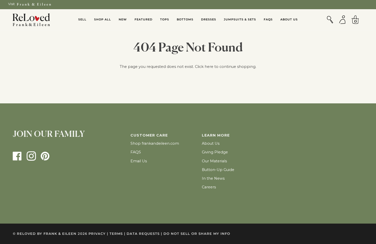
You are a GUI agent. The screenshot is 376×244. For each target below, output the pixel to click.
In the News (213, 178)
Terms (117, 234)
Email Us (138, 161)
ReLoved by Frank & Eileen (46, 234)
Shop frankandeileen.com (154, 143)
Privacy (98, 234)
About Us (210, 143)
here (209, 66)
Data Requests (144, 234)
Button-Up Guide (218, 169)
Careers (209, 187)
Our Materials (214, 161)
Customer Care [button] (149, 135)
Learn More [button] (216, 135)
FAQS (135, 152)
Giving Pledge (215, 152)
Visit (11, 4)
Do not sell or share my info (196, 234)
